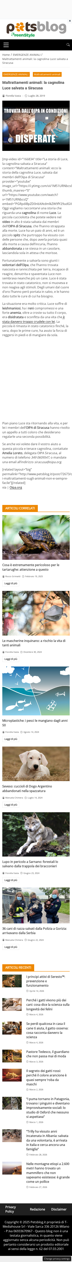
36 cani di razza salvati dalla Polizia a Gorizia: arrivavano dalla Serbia (34, 930)
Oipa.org (16, 487)
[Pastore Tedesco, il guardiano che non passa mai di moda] (12, 1056)
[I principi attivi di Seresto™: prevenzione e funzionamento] (12, 981)
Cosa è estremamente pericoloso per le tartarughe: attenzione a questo (30, 567)
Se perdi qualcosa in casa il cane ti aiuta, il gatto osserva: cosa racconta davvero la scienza (47, 1030)
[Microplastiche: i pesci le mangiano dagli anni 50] (36, 691)
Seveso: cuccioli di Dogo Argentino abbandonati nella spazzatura (27, 788)
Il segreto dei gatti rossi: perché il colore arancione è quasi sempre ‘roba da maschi (46, 1077)
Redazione (37, 1209)
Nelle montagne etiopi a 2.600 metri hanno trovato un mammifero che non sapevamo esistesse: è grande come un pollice (48, 1173)
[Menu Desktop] (6, 44)
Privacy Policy (10, 1209)
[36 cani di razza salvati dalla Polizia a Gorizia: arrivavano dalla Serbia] (36, 905)
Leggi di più (10, 583)
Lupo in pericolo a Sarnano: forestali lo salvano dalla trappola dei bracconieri (30, 864)
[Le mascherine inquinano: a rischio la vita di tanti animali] (36, 613)
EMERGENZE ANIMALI (15, 74)
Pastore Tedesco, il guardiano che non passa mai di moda (47, 1054)
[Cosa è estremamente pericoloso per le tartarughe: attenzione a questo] (36, 537)
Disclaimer (59, 1209)
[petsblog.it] (36, 29)
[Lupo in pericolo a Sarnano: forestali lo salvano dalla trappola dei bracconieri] (36, 834)
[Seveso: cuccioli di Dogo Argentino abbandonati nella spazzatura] (36, 764)
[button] (68, 45)
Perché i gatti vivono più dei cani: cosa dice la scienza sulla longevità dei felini (48, 1004)
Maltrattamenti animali (47, 74)
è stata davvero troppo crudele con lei (33, 319)
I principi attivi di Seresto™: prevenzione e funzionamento (45, 981)
